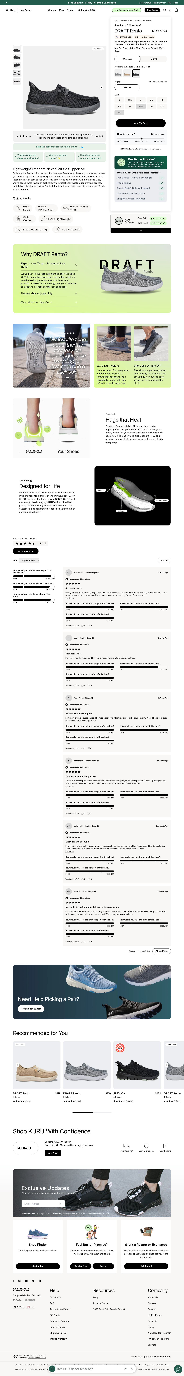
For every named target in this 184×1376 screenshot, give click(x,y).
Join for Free (80, 1266)
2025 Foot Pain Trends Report (109, 1309)
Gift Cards (55, 1315)
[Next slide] (101, 87)
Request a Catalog (59, 1321)
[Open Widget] (178, 1369)
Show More (162, 951)
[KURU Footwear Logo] (19, 10)
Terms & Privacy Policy (37, 1358)
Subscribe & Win (87, 10)
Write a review (26, 551)
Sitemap (152, 1344)
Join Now (53, 1153)
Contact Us (56, 1297)
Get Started (37, 1266)
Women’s (128, 59)
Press (151, 1327)
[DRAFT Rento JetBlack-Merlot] (136, 73)
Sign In (103, 1266)
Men (61, 10)
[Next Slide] (6, 3)
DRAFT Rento (21, 1093)
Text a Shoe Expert (31, 1008)
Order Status (145, 3)
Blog (95, 1297)
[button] (164, 10)
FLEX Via (119, 1093)
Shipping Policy (58, 1333)
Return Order (159, 3)
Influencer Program (158, 1338)
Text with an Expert (60, 1309)
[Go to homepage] (21, 1289)
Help (176, 3)
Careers (152, 1303)
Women (52, 10)
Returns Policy (57, 1327)
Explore (71, 10)
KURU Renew (155, 1315)
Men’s (154, 59)
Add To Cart (140, 123)
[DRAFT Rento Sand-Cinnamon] (127, 73)
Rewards (152, 1321)
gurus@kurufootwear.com (157, 1356)
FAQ (169, 3)
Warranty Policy (58, 1338)
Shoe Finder (152, 10)
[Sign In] (170, 10)
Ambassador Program (159, 1333)
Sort (15, 560)
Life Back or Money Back (126, 10)
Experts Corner (101, 1303)
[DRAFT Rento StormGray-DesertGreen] (118, 73)
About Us (153, 1297)
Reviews (152, 1309)
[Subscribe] (60, 1204)
